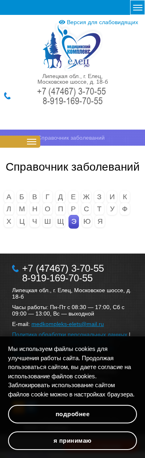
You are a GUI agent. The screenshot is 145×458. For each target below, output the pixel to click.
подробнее (73, 414)
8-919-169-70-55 (73, 100)
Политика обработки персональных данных (69, 334)
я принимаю (73, 440)
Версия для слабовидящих (101, 22)
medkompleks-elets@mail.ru (67, 324)
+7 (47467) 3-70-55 (71, 91)
